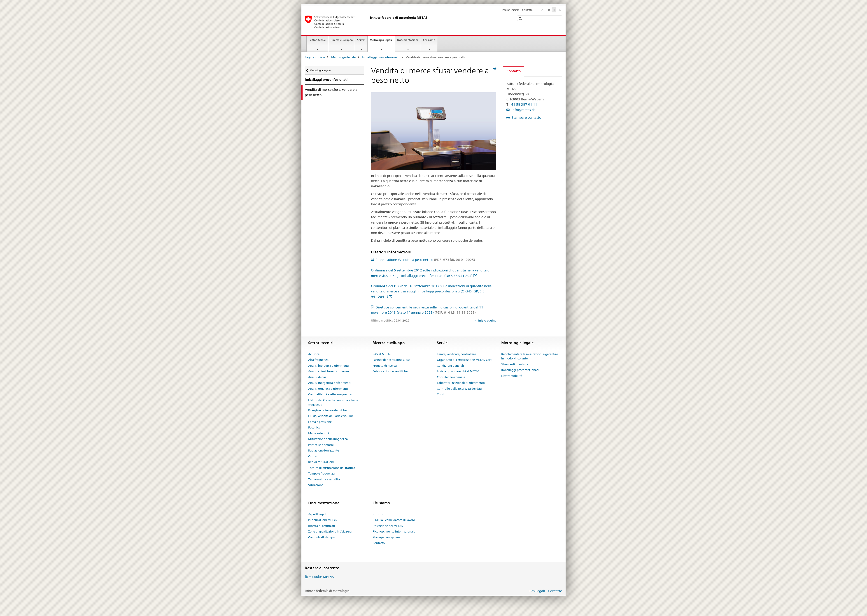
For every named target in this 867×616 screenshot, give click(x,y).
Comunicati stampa (321, 537)
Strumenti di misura (514, 364)
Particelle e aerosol (321, 445)
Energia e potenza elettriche (327, 410)
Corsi (440, 394)
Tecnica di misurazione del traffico (331, 468)
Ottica (312, 456)
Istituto (377, 514)
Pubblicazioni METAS (322, 520)
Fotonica (314, 427)
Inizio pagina (487, 320)
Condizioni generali (450, 365)
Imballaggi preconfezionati (380, 57)
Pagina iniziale (510, 10)
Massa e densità (318, 433)
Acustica (313, 354)
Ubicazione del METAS (388, 526)
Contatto (527, 10)
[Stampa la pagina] (494, 68)
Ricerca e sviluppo (342, 40)
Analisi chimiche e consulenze (328, 371)
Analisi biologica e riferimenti (328, 365)
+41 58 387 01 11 (523, 104)
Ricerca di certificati (321, 526)
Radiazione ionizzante (323, 450)
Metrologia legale (382, 41)
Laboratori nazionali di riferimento (461, 382)
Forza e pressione (320, 422)
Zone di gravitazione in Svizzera (330, 531)
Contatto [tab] (514, 71)
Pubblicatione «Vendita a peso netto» (425, 259)
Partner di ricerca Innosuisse (391, 359)
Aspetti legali (317, 514)
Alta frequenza (318, 359)
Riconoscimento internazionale (394, 531)
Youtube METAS (321, 576)
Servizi (361, 40)
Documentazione (408, 40)
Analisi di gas (317, 377)
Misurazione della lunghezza (328, 439)
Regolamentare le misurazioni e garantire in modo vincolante (529, 356)
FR (548, 10)
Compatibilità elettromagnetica (330, 394)
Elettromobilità (511, 375)
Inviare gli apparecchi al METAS (458, 371)
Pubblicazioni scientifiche (390, 371)
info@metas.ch (523, 110)
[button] (521, 18)
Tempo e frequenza (321, 473)
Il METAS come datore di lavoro (394, 520)
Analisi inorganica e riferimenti (329, 382)
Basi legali (537, 591)
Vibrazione (315, 485)
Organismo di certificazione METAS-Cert (464, 359)
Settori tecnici (317, 40)
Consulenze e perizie (451, 377)
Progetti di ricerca (385, 365)
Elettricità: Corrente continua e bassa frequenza (333, 402)
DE (542, 10)
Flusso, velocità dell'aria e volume (331, 416)
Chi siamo (429, 40)
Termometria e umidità (324, 479)
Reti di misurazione (321, 462)
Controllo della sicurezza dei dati (459, 388)
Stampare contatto (526, 117)
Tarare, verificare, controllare (456, 354)
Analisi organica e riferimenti (328, 388)
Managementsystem (386, 537)
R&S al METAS (382, 354)
